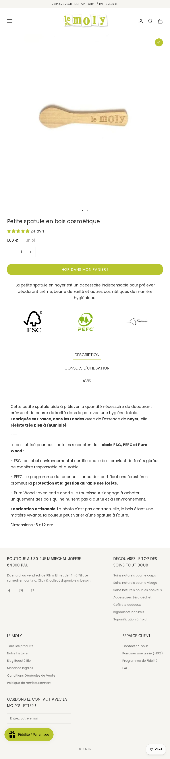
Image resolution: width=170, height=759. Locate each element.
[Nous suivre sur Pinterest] (32, 590)
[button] (19, 231)
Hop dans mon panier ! (85, 269)
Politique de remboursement (29, 683)
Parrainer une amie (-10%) (142, 653)
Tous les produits (20, 646)
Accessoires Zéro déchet (132, 597)
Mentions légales (20, 668)
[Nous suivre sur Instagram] (21, 590)
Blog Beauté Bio (19, 660)
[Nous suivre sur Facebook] (9, 590)
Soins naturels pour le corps (134, 575)
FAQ (125, 668)
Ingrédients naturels (128, 612)
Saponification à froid (130, 619)
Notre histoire (17, 653)
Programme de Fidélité (140, 660)
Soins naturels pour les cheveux (137, 590)
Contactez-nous (135, 646)
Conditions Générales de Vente (31, 675)
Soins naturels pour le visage (135, 582)
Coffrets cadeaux (127, 604)
